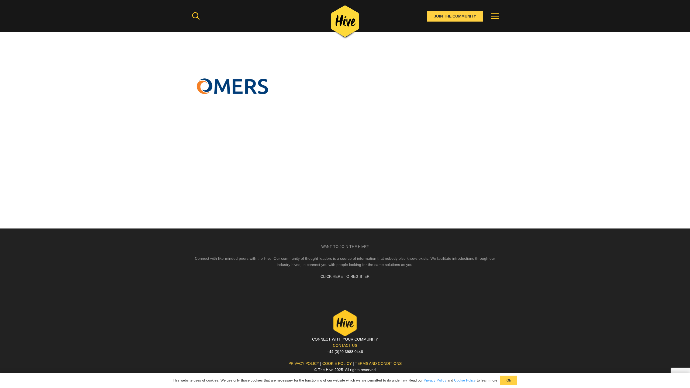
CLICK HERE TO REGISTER (345, 276)
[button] (196, 16)
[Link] (345, 22)
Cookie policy (337, 363)
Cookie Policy (465, 380)
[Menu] (495, 16)
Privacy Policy (435, 380)
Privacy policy (303, 363)
